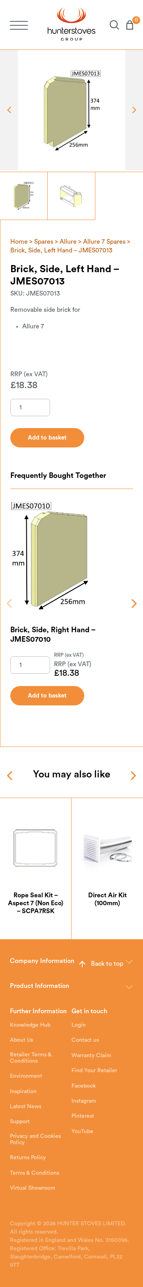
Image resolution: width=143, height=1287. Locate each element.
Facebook (84, 1086)
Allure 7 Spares (104, 242)
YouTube (82, 1131)
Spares (43, 242)
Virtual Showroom (32, 1188)
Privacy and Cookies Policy (35, 1139)
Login (79, 1025)
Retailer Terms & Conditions (30, 1058)
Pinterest (83, 1116)
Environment (26, 1076)
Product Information (39, 986)
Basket (126, 25)
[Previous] (10, 603)
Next (134, 110)
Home (19, 242)
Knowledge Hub (30, 1025)
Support (20, 1121)
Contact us (85, 1040)
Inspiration (23, 1091)
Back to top (107, 964)
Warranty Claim (91, 1055)
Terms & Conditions (34, 1173)
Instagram (84, 1101)
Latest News (25, 1106)
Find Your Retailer (94, 1070)
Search (110, 25)
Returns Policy (28, 1157)
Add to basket (47, 696)
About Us (21, 1040)
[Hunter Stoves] (71, 24)
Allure (68, 242)
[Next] (133, 603)
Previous (9, 110)
